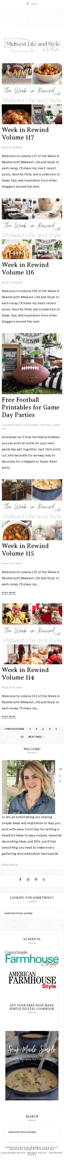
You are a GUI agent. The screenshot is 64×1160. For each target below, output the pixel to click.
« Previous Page (14, 729)
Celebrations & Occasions (20, 425)
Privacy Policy (37, 1153)
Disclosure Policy (13, 1153)
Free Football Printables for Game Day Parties (31, 407)
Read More (9, 593)
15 (22, 737)
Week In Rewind (12, 147)
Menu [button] (34, 4)
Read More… (11, 865)
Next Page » (35, 737)
